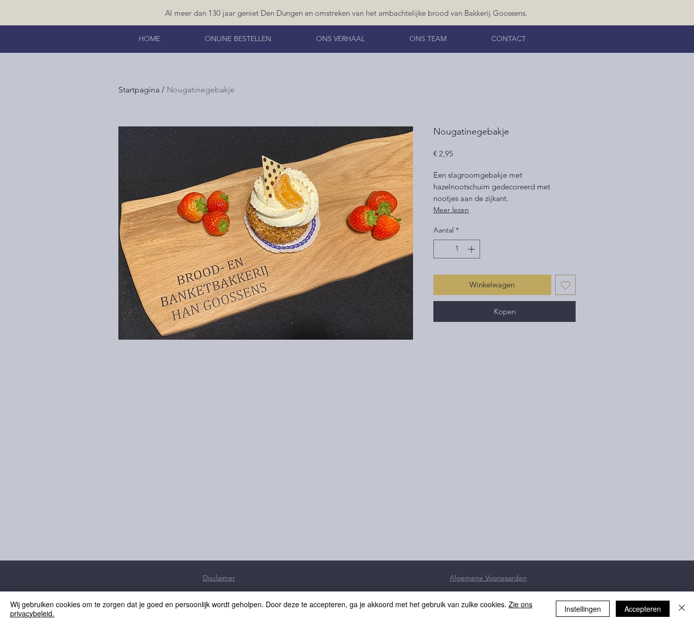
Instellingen (582, 609)
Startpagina (139, 89)
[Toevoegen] (565, 285)
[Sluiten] (682, 609)
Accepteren (642, 609)
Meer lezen (451, 209)
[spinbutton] (457, 249)
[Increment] (472, 249)
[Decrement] (441, 249)
